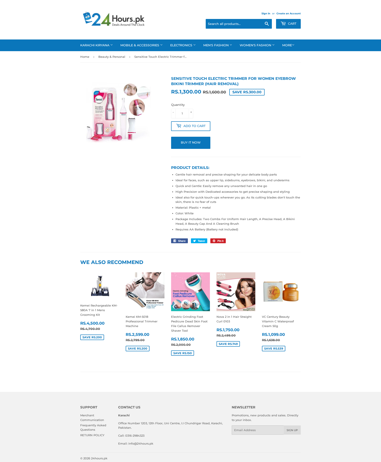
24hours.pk (99, 458)
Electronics (181, 45)
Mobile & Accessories (140, 45)
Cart (291, 24)
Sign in (265, 13)
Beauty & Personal (111, 56)
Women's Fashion (256, 45)
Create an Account (288, 13)
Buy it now (191, 142)
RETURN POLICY (92, 435)
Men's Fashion (216, 45)
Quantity (178, 105)
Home (84, 56)
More (287, 45)
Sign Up (292, 430)
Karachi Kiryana (95, 45)
